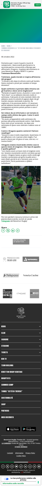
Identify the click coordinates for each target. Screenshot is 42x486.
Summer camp (7, 385)
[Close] (1, 4)
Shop (3, 404)
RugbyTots (5, 378)
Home (3, 46)
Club (3, 333)
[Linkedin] (13, 230)
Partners (5, 411)
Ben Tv (3, 359)
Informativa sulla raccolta (13, 483)
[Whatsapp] (18, 230)
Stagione (5, 346)
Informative (19, 453)
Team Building (7, 365)
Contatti (10, 453)
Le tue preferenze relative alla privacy (23, 479)
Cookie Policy (21, 456)
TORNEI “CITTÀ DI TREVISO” (11, 391)
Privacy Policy (30, 453)
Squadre (4, 339)
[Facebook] (3, 230)
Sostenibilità (7, 398)
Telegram (5, 221)
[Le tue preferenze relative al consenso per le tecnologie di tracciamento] (38, 482)
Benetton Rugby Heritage (11, 372)
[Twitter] (8, 230)
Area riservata (7, 417)
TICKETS (4, 352)
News (8, 46)
